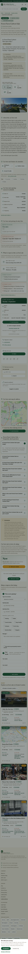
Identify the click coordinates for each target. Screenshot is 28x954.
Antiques (7, 626)
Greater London (14, 13)
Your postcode (6, 369)
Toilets (14, 618)
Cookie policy (4, 894)
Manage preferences (5, 951)
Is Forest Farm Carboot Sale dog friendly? (10, 506)
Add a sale (3, 877)
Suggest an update (14, 389)
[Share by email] (14, 358)
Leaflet (14, 425)
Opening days (6, 602)
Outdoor (15, 179)
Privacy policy (4, 892)
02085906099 (7, 342)
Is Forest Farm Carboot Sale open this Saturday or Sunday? (12, 463)
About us (3, 873)
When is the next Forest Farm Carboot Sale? (12, 494)
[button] (14, 413)
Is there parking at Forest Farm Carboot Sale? (10, 500)
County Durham (5, 925)
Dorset (3, 919)
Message (5, 633)
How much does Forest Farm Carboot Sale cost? (12, 488)
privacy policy (20, 945)
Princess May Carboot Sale (8, 782)
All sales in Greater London (9, 688)
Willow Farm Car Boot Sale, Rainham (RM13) (13, 818)
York (9, 932)
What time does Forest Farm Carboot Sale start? (12, 469)
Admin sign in (4, 880)
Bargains (17, 630)
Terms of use (4, 890)
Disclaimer (3, 896)
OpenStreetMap (19, 425)
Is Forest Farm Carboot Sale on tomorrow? (10, 457)
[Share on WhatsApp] (10, 358)
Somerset (23, 919)
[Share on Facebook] (4, 358)
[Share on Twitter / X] (7, 358)
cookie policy (12, 945)
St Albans (21, 925)
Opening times (6, 609)
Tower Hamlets (5, 929)
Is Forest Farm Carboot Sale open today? (11, 443)
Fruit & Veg (15, 626)
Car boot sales (7, 13)
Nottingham (14, 925)
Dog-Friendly (19, 622)
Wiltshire (4, 932)
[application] (14, 413)
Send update (15, 674)
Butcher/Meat (8, 630)
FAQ (2, 885)
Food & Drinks (8, 622)
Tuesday (10, 938)
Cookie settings (4, 899)
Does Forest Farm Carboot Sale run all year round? (12, 512)
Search (23, 9)
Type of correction (7, 596)
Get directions (14, 322)
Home (2, 13)
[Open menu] (25, 4)
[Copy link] (17, 358)
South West (3, 907)
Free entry (8, 179)
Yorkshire (3, 913)
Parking (22, 179)
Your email (5, 665)
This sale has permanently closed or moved (12, 647)
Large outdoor (5, 18)
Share (14, 353)
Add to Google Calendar (15, 325)
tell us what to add (12, 176)
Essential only (16, 948)
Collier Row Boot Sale (7, 709)
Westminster (20, 929)
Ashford (14, 932)
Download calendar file (14, 328)
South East (3, 904)
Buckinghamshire (15, 919)
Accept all (6, 948)
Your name (5, 658)
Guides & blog (4, 875)
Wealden (13, 929)
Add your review (15, 566)
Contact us (3, 888)
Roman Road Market (7, 744)
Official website (7, 344)
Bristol (11, 922)
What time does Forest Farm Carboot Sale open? (12, 481)
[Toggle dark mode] (22, 4)
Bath (8, 919)
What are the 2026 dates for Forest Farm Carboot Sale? (11, 475)
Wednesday (17, 938)
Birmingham (4, 922)
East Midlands (4, 909)
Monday (4, 938)
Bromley (16, 922)
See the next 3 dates (6, 215)
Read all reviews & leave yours (8, 295)
